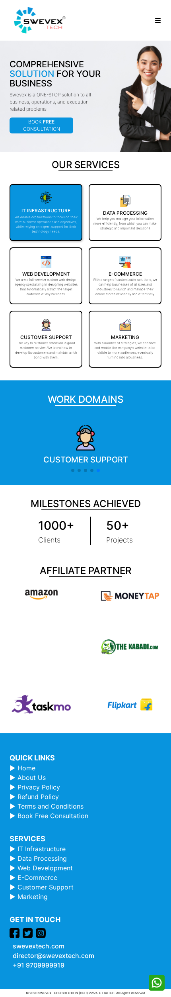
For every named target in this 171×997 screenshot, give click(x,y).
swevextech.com (38, 946)
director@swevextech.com (53, 956)
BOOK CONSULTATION (41, 125)
